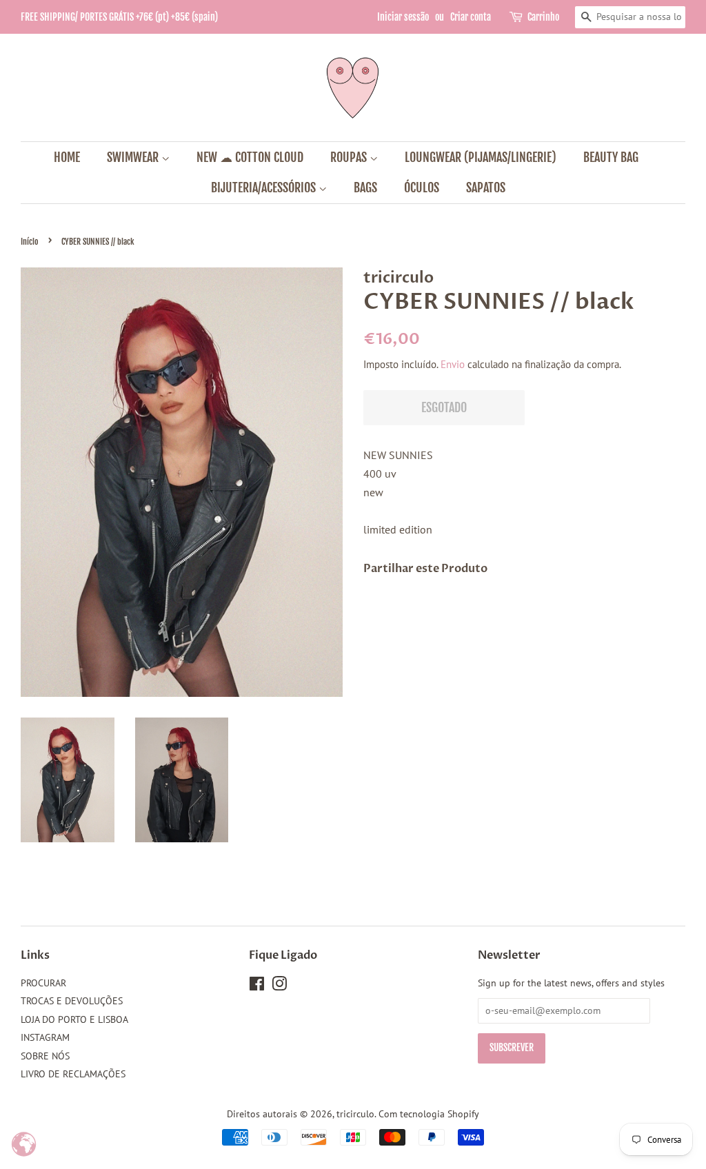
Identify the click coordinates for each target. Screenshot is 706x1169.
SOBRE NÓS (45, 1056)
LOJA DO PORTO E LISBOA (74, 1019)
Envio (453, 364)
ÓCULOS (421, 187)
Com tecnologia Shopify (429, 1114)
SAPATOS (485, 187)
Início (30, 241)
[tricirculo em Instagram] (279, 986)
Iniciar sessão (403, 17)
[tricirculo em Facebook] (257, 986)
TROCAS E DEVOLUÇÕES (72, 1001)
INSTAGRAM (45, 1037)
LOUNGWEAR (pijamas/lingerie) (480, 157)
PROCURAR (43, 983)
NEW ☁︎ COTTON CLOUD (249, 157)
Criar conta (470, 17)
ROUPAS (350, 157)
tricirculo (355, 1114)
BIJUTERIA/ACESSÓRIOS (265, 187)
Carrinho (543, 17)
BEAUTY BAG (610, 157)
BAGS (365, 187)
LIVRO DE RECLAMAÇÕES (73, 1074)
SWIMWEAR (134, 157)
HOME (67, 157)
